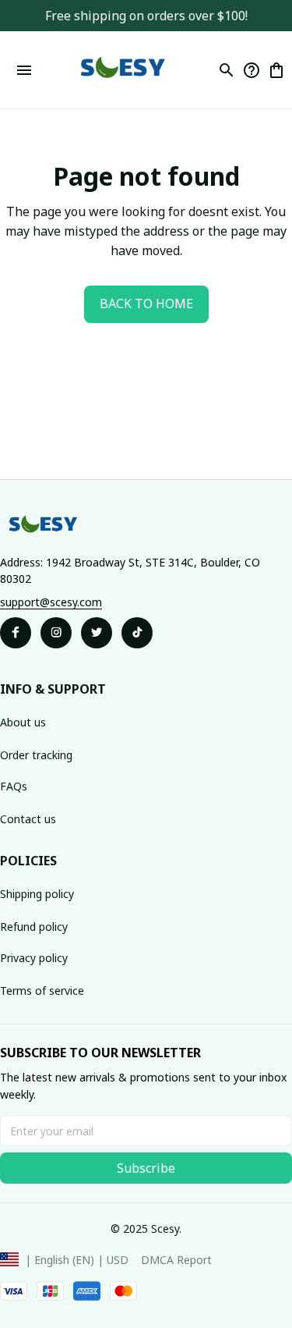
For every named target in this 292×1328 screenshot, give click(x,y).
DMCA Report (176, 1259)
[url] (51, 602)
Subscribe (146, 1168)
